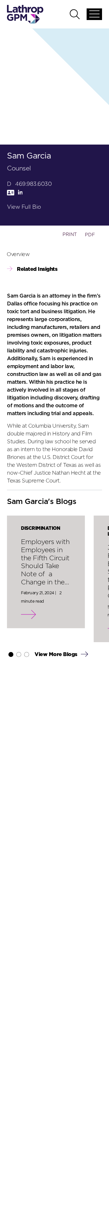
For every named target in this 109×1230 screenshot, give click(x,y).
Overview (18, 254)
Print (69, 234)
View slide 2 (19, 654)
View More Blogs (56, 654)
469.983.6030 (33, 184)
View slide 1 (11, 654)
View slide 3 (26, 654)
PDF (90, 235)
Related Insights (37, 269)
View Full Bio (24, 207)
